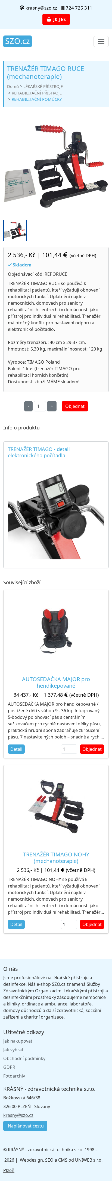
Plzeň (8, 1170)
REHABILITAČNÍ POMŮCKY (37, 99)
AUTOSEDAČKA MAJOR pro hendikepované (56, 682)
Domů (13, 86)
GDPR (9, 1067)
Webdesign (31, 1160)
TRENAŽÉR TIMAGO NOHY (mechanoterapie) (56, 858)
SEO (49, 1160)
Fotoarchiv (14, 1076)
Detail (16, 749)
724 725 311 (79, 8)
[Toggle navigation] (101, 41)
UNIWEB (83, 1160)
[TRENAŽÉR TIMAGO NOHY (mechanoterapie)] (56, 806)
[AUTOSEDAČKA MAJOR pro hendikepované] (56, 630)
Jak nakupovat (17, 1041)
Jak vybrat (13, 1050)
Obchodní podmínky (24, 1058)
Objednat (75, 406)
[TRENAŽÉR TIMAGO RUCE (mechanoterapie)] (56, 166)
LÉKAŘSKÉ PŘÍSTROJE (43, 86)
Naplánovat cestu (25, 1126)
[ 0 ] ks (58, 19)
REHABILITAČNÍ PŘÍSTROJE (37, 93)
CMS (62, 1160)
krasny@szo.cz (40, 8)
